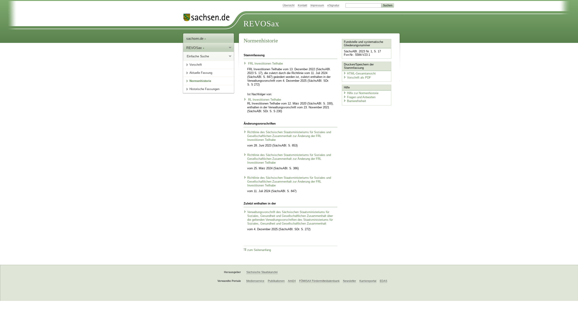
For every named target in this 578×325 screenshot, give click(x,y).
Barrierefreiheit (356, 101)
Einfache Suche (198, 56)
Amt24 (292, 281)
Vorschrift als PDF (359, 77)
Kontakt (302, 5)
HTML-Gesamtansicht (361, 73)
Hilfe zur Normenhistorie (362, 93)
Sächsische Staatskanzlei (262, 272)
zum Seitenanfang (259, 250)
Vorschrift (195, 64)
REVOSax (261, 23)
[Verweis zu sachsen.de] (208, 17)
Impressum (317, 5)
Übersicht (288, 5)
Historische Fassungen (204, 89)
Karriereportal (367, 281)
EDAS (383, 281)
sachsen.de (195, 38)
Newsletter (349, 281)
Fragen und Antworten (361, 97)
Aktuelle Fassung (200, 72)
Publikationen (276, 281)
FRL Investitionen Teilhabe (265, 63)
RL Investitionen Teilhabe (264, 99)
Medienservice (255, 281)
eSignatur (333, 5)
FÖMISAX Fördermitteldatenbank (319, 281)
